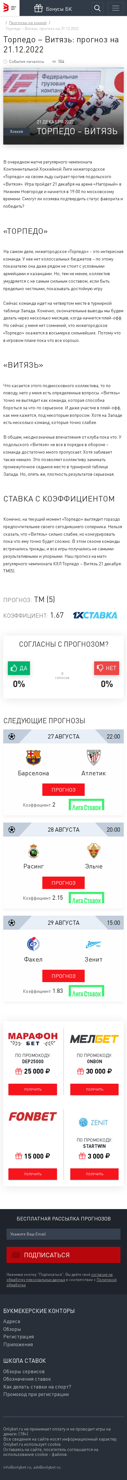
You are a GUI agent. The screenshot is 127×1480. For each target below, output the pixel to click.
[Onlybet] (10, 8)
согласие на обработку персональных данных (60, 1277)
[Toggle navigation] (116, 8)
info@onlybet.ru (17, 1467)
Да (23, 668)
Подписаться (47, 1255)
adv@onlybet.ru (47, 1467)
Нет (111, 668)
